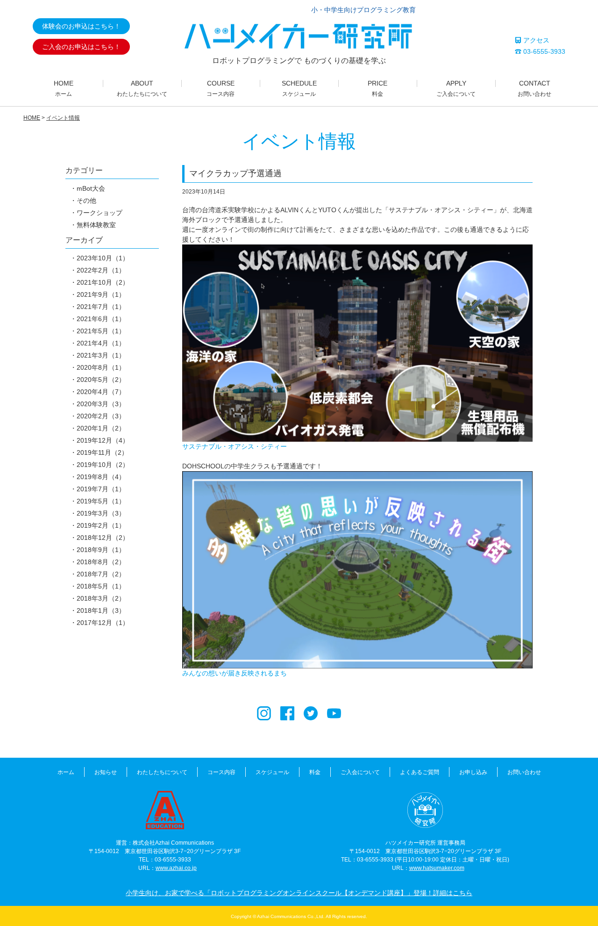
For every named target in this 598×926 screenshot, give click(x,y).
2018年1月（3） (101, 610)
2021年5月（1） (101, 331)
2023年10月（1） (103, 258)
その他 (86, 200)
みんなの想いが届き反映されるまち (234, 673)
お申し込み (473, 772)
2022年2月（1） (101, 270)
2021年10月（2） (103, 282)
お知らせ (105, 772)
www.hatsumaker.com (436, 868)
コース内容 (221, 772)
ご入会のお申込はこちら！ (81, 46)
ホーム (65, 772)
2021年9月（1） (101, 294)
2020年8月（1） (101, 367)
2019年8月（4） (101, 477)
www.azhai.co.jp (176, 868)
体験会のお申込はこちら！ (81, 26)
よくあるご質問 (419, 772)
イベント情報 (63, 118)
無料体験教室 (96, 225)
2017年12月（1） (103, 622)
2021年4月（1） (101, 343)
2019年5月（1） (101, 501)
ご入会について (360, 772)
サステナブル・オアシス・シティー (234, 446)
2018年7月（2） (101, 574)
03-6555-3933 (543, 51)
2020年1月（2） (101, 428)
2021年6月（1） (101, 319)
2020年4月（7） (101, 391)
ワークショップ (99, 212)
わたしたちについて (162, 772)
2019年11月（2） (102, 452)
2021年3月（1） (101, 355)
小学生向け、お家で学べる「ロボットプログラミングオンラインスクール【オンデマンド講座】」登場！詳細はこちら (299, 893)
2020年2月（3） (101, 416)
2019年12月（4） (103, 440)
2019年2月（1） (101, 525)
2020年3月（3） (101, 404)
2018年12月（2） (103, 537)
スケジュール (272, 772)
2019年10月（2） (103, 464)
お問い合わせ (524, 772)
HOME (31, 118)
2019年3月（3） (101, 513)
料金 (314, 772)
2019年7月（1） (101, 489)
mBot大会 (91, 188)
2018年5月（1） (101, 586)
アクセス (535, 40)
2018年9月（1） (101, 549)
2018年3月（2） (101, 598)
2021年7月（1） (101, 306)
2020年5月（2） (101, 379)
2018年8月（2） (101, 562)
